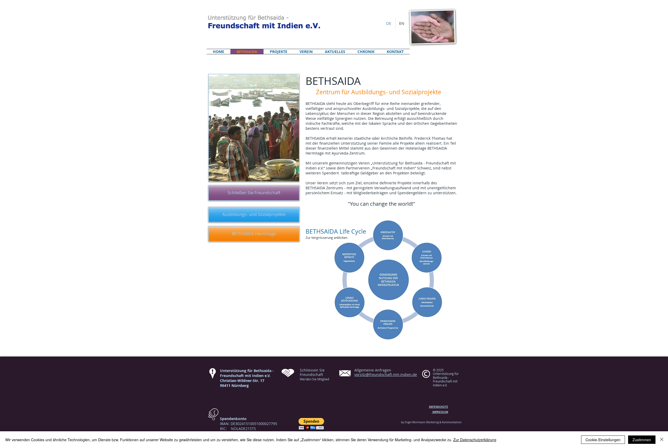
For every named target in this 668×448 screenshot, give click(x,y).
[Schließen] (662, 439)
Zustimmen (642, 439)
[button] (311, 424)
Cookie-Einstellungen (603, 439)
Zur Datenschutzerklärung (474, 439)
